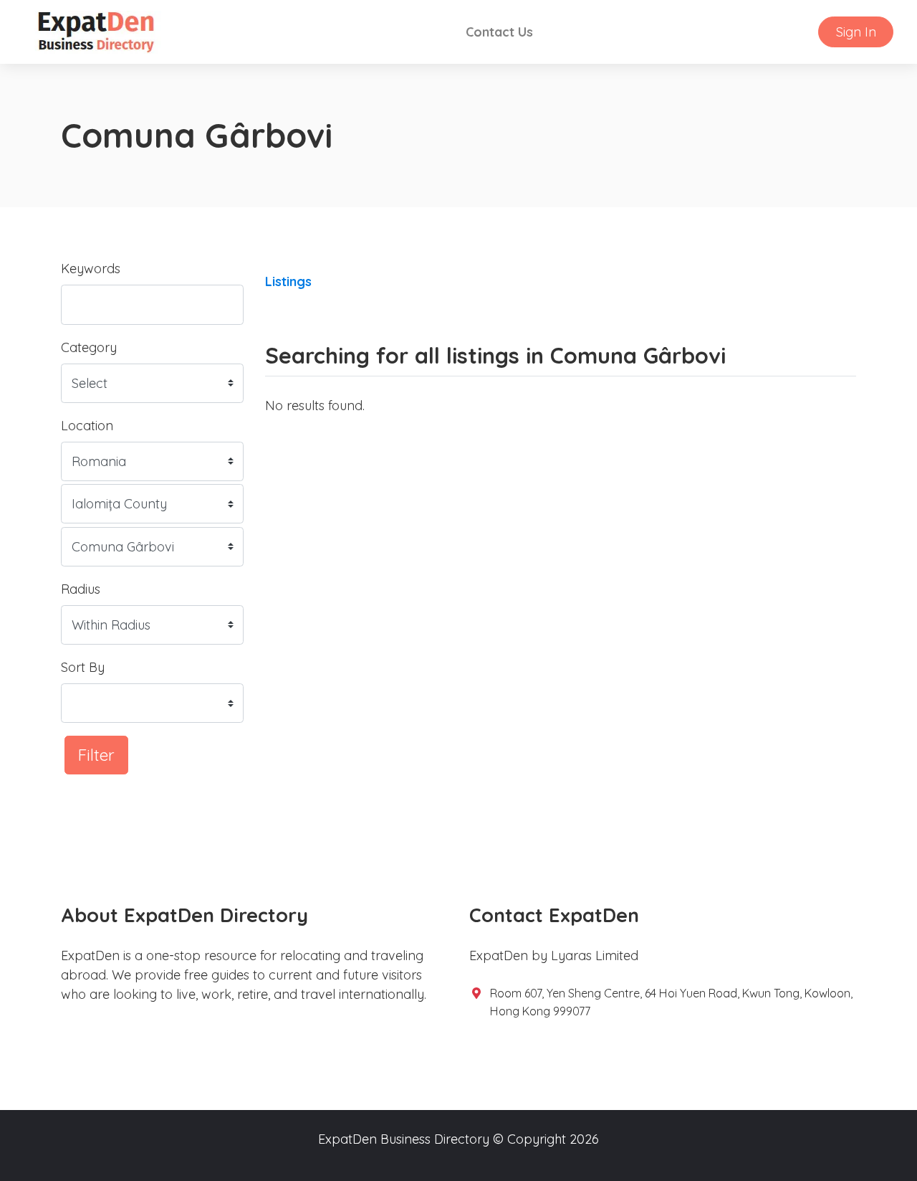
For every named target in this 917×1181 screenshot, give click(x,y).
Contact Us (499, 32)
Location (87, 425)
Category (89, 347)
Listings (288, 281)
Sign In (856, 32)
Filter (96, 754)
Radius (80, 589)
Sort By (83, 667)
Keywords (90, 268)
